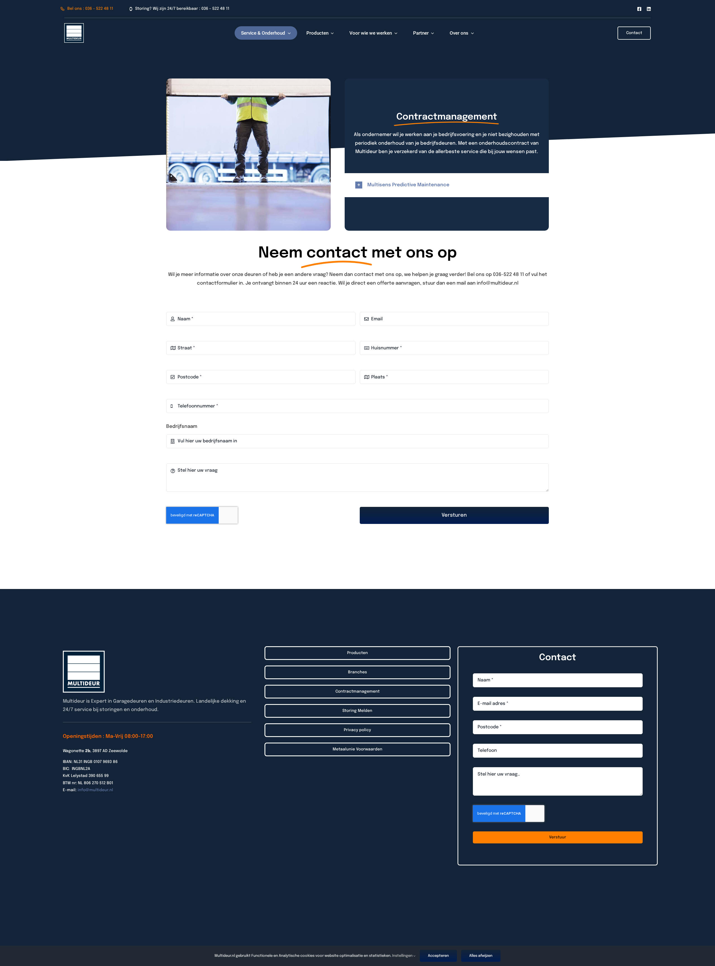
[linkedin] (649, 9)
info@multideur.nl (95, 790)
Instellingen (402, 956)
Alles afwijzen (480, 956)
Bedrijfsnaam (181, 426)
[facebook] (639, 9)
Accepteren (438, 956)
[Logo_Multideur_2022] (74, 25)
